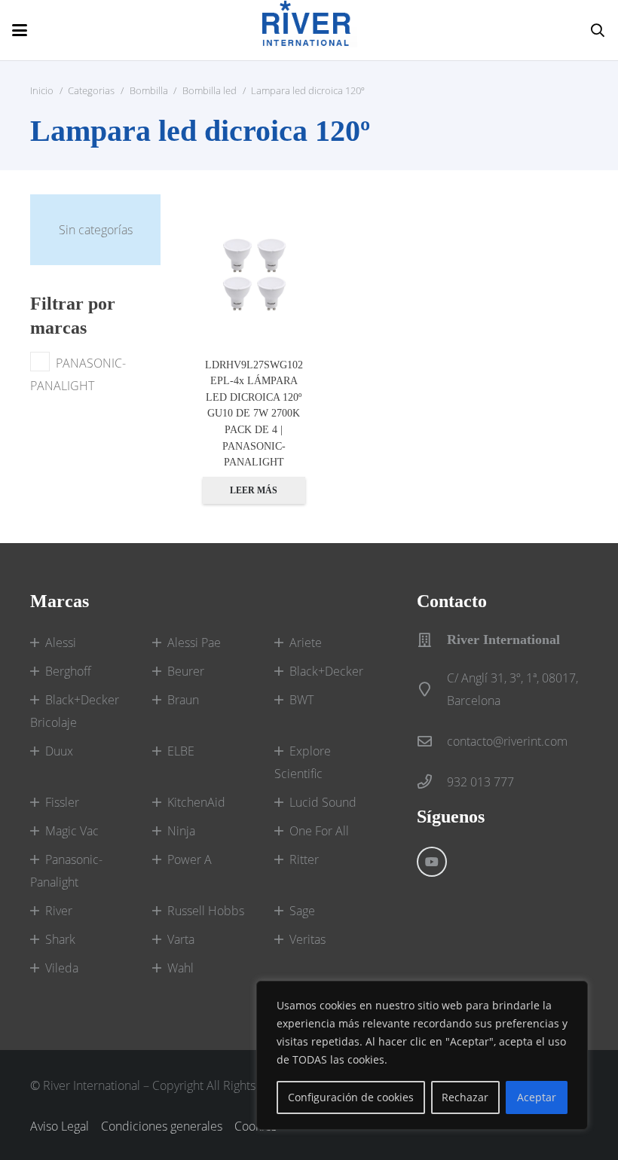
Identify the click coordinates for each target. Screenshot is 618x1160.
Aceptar (536, 1097)
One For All (319, 831)
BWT (301, 699)
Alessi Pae (194, 642)
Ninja (181, 831)
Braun (183, 699)
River (58, 910)
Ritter (304, 859)
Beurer (185, 671)
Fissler (62, 802)
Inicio (42, 90)
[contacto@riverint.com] (432, 741)
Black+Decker (326, 671)
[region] (422, 1055)
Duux (59, 751)
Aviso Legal (59, 1126)
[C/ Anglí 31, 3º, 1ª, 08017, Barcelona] (432, 689)
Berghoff (68, 671)
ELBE (180, 751)
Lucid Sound (322, 802)
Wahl (180, 968)
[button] (19, 30)
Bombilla (149, 90)
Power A (189, 859)
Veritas (307, 939)
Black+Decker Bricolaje (74, 711)
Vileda (61, 968)
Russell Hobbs (205, 910)
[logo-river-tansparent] (309, 30)
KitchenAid (196, 802)
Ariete (305, 642)
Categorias (91, 90)
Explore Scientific (302, 762)
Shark (60, 939)
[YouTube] (432, 862)
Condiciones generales (161, 1126)
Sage (302, 910)
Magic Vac (72, 831)
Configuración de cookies (351, 1097)
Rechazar (465, 1097)
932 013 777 (480, 782)
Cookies (255, 1126)
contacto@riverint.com (507, 741)
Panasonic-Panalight (66, 870)
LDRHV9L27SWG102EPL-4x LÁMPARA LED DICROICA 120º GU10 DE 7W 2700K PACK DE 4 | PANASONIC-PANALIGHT (254, 414)
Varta (180, 939)
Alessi (60, 642)
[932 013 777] (432, 781)
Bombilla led (209, 90)
